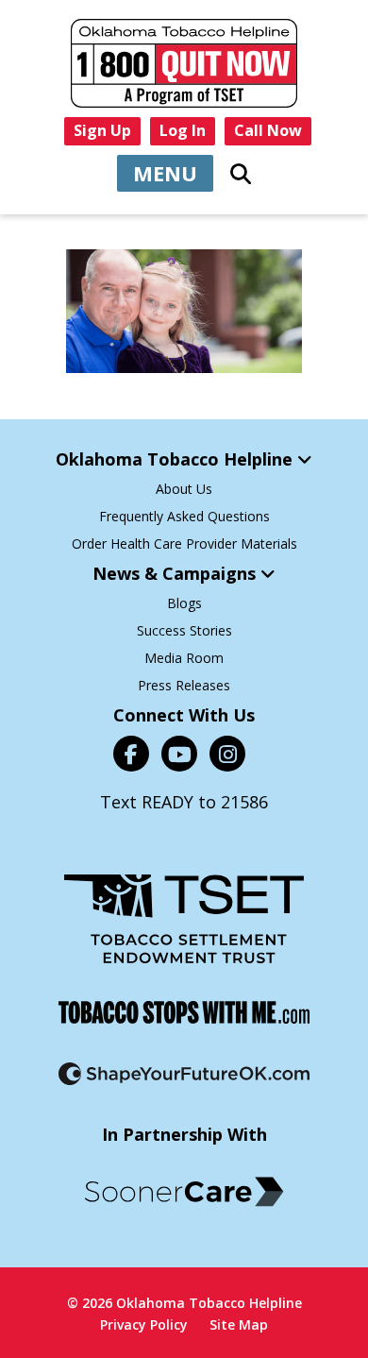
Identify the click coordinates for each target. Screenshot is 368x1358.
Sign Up (102, 130)
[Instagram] (227, 754)
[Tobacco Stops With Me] (184, 1012)
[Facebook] (131, 754)
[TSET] (184, 918)
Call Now (268, 130)
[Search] (240, 173)
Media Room (184, 658)
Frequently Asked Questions (184, 516)
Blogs (184, 603)
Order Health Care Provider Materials (184, 543)
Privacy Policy (144, 1324)
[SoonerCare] (184, 1192)
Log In (182, 130)
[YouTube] (179, 754)
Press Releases (184, 685)
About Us (184, 489)
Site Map (238, 1324)
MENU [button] (165, 173)
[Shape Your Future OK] (184, 1073)
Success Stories (184, 630)
